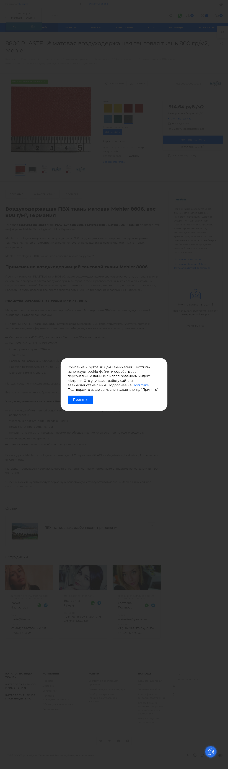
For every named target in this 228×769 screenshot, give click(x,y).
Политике (141, 385)
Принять (80, 400)
